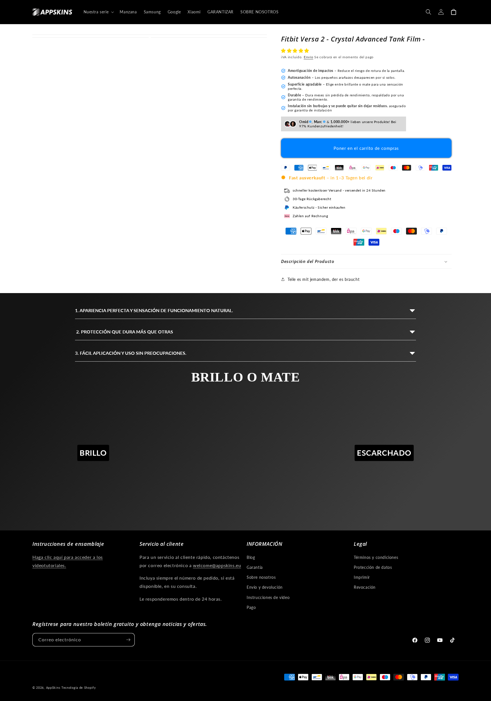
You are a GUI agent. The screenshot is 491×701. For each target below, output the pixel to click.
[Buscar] (428, 12)
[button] (296, 50)
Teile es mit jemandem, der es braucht (323, 279)
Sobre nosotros (261, 577)
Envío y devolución (265, 587)
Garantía (255, 567)
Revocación (365, 587)
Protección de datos (373, 567)
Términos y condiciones (376, 557)
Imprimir (362, 577)
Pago (251, 607)
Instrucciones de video (268, 597)
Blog (251, 557)
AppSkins (53, 687)
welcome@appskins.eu (217, 565)
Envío (308, 57)
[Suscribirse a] (128, 639)
